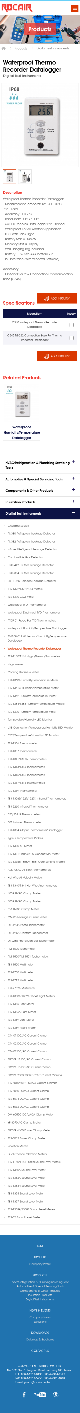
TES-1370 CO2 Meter (21, 596)
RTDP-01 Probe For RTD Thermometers (32, 620)
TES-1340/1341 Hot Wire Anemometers (32, 885)
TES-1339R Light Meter (22, 1027)
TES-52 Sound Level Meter (24, 1217)
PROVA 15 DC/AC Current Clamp (29, 1067)
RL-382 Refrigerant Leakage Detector (31, 541)
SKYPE (55, 1394)
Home (4, 48)
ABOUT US (40, 1257)
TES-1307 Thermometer (22, 751)
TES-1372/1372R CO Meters (25, 589)
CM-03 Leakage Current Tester (27, 917)
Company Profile (40, 1264)
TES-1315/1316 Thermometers (26, 775)
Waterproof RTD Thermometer (27, 604)
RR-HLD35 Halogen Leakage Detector (32, 581)
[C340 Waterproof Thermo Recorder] (9, 176)
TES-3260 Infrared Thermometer (28, 806)
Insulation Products (20, 502)
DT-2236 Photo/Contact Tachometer (31, 940)
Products (21, 49)
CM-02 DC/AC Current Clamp (27, 1043)
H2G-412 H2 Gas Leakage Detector (31, 565)
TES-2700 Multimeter (20, 972)
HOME (40, 1246)
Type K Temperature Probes (25, 838)
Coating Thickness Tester (23, 672)
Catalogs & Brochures (40, 1339)
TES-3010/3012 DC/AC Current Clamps (32, 1083)
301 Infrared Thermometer (24, 822)
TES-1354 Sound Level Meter (26, 1193)
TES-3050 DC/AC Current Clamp (28, 1091)
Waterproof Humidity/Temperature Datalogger (37, 628)
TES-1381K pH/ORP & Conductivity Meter (33, 854)
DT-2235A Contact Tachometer (28, 933)
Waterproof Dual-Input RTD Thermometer (34, 612)
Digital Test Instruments (23, 514)
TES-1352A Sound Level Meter (26, 1177)
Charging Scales (18, 525)
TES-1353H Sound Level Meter (26, 1185)
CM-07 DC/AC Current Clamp (27, 1051)
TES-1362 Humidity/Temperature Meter (32, 696)
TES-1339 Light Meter (21, 1019)
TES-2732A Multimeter (21, 988)
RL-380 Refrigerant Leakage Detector (31, 533)
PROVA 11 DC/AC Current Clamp (29, 1059)
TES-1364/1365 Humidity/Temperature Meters (36, 703)
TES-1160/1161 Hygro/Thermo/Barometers (34, 656)
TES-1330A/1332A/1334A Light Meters (31, 996)
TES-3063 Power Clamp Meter (27, 1138)
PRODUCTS (40, 1275)
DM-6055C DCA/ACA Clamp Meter (30, 1114)
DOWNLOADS (40, 1332)
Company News (40, 1317)
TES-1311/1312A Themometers (27, 759)
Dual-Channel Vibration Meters (27, 1154)
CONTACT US (40, 1350)
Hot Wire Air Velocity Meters (25, 877)
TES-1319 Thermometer (22, 790)
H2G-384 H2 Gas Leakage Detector (31, 573)
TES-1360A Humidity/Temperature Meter (33, 680)
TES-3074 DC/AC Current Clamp (28, 1098)
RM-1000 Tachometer (21, 948)
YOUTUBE (40, 1394)
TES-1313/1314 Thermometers (26, 767)
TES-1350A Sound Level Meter (26, 1170)
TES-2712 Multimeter (20, 980)
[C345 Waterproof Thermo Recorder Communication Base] (25, 176)
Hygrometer (15, 664)
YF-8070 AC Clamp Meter (24, 1122)
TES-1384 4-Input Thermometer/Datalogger (35, 830)
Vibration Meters (18, 1146)
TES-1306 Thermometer (22, 743)
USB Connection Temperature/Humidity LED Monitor (40, 727)
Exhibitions (40, 1321)
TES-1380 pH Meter (20, 846)
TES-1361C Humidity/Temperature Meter (33, 688)
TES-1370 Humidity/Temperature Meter (32, 711)
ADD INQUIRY (60, 298)
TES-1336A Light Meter (22, 1012)
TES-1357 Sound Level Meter (26, 1201)
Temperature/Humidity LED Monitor (30, 719)
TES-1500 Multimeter (20, 964)
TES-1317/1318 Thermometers (26, 782)
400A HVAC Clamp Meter (24, 893)
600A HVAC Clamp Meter (24, 901)
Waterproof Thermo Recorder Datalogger (34, 648)
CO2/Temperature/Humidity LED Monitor (33, 735)
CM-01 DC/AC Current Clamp (27, 1035)
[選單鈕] (74, 8)
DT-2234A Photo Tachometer (26, 925)
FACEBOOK (24, 1394)
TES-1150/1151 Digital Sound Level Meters (34, 1162)
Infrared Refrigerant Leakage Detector (32, 549)
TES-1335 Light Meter (21, 1004)
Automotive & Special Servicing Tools (34, 479)
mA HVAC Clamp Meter (23, 909)
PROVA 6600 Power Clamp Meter (29, 1130)
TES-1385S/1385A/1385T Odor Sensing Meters (36, 861)
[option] (9, 176)
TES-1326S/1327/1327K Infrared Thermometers (37, 798)
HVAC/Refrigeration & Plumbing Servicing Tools (38, 465)
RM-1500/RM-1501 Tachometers (28, 956)
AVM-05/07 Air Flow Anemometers (29, 869)
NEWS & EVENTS (40, 1310)
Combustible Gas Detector (25, 557)
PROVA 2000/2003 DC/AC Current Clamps (35, 1075)
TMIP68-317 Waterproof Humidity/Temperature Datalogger (37, 638)
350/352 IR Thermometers (24, 814)
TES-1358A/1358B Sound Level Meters (31, 1209)
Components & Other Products (29, 491)
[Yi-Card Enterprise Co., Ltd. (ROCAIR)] (17, 8)
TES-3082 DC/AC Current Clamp (28, 1106)
